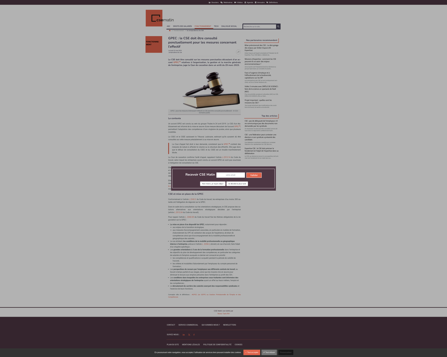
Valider (254, 175)
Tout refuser (270, 352)
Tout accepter (252, 352)
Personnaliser (286, 352)
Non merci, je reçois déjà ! (213, 183)
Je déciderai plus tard (237, 183)
